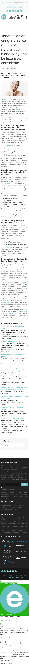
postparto (3, 347)
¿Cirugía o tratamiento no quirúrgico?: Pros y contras (14, 518)
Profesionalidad (5, 77)
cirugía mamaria (5, 380)
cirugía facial (6, 145)
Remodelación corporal (7, 426)
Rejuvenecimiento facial (9, 420)
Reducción (21, 411)
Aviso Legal (23, 575)
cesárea (9, 347)
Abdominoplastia (7, 343)
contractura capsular (6, 362)
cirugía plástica (7, 99)
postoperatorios (5, 375)
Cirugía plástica (14, 330)
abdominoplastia (7, 349)
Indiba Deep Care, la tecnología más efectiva (14, 418)
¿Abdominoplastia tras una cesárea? (11, 341)
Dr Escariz (8, 422)
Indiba (17, 420)
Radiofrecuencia (16, 373)
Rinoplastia (6, 330)
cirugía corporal (7, 247)
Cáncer (16, 400)
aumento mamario (17, 362)
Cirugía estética (7, 73)
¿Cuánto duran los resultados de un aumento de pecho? (14, 527)
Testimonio (15, 411)
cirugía (5, 411)
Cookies (21, 577)
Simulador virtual (9, 334)
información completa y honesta (11, 358)
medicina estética (5, 75)
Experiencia (23, 75)
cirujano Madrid (15, 75)
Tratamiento (10, 400)
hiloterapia (21, 378)
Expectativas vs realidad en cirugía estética (13, 530)
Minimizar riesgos (17, 422)
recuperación (14, 378)
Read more (24, 638)
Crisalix (21, 330)
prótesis (21, 364)
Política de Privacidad (21, 479)
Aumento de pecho (11, 332)
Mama (4, 400)
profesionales (5, 302)
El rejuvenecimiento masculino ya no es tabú (14, 532)
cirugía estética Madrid (18, 73)
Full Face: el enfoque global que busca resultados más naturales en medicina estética (14, 522)
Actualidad (6, 71)
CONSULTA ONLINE (15, 7)
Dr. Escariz (23, 282)
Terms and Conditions (7, 489)
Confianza (23, 358)
